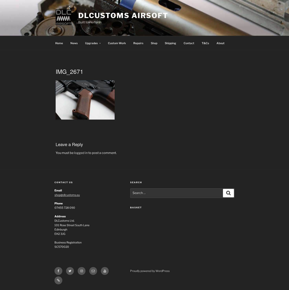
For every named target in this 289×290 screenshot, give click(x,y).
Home (59, 43)
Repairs (138, 43)
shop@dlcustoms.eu (67, 195)
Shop (154, 43)
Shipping (170, 43)
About (220, 43)
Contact (189, 43)
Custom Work (117, 43)
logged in (81, 153)
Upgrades (91, 43)
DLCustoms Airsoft (123, 15)
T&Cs (205, 43)
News (74, 43)
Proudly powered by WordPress (150, 271)
